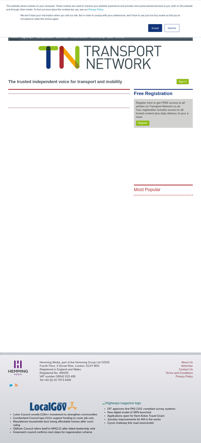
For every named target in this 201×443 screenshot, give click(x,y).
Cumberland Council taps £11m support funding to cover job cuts (53, 417)
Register (142, 123)
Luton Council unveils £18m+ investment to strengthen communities (55, 414)
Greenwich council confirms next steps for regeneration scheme (52, 432)
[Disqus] (69, 161)
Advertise (187, 365)
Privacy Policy (95, 9)
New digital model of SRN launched (129, 412)
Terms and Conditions (179, 372)
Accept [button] (155, 28)
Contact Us (186, 369)
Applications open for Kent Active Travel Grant (135, 415)
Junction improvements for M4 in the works (134, 419)
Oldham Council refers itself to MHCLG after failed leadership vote (54, 428)
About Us (187, 362)
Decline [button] (172, 28)
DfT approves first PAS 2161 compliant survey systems (141, 408)
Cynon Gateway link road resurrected (130, 422)
